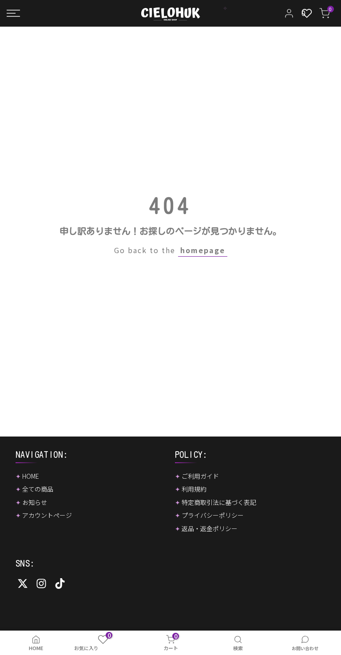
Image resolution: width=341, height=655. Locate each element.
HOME (30, 476)
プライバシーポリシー (213, 515)
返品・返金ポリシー (210, 528)
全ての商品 (37, 488)
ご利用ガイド (200, 476)
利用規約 (194, 488)
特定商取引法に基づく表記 (219, 502)
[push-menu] (13, 13)
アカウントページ (47, 515)
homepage (202, 250)
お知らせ (34, 502)
